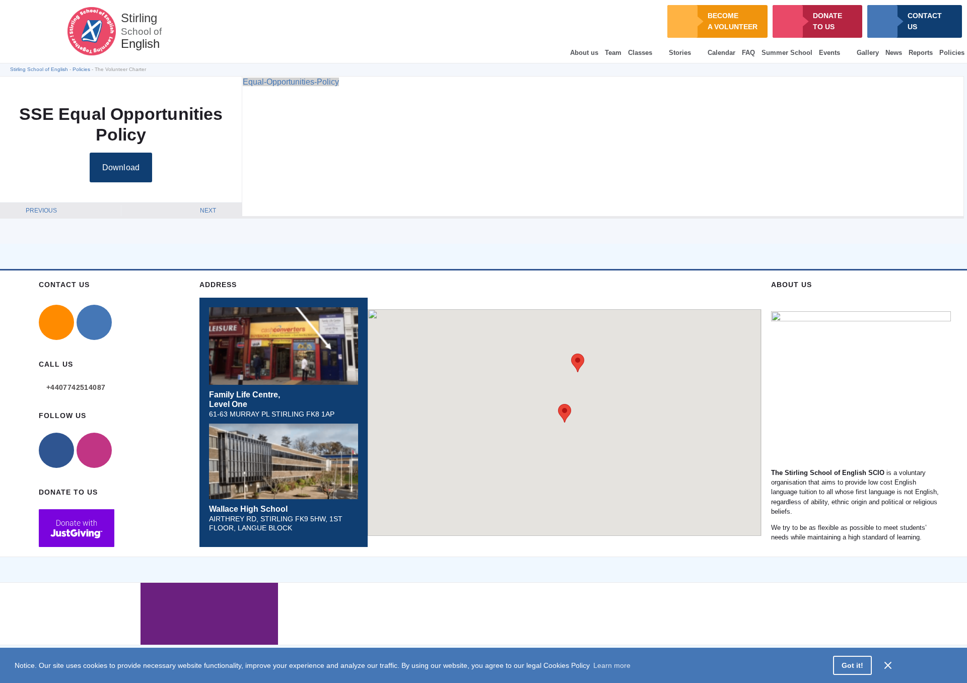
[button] (564, 413)
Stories (680, 52)
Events (829, 52)
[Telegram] (94, 322)
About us (584, 52)
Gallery (868, 52)
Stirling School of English (39, 69)
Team (613, 52)
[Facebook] (56, 450)
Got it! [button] (852, 665)
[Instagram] (94, 450)
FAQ (748, 52)
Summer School (787, 52)
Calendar (721, 52)
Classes (640, 52)
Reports (921, 52)
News (893, 52)
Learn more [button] (612, 665)
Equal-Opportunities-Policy (291, 82)
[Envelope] (56, 322)
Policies (951, 52)
